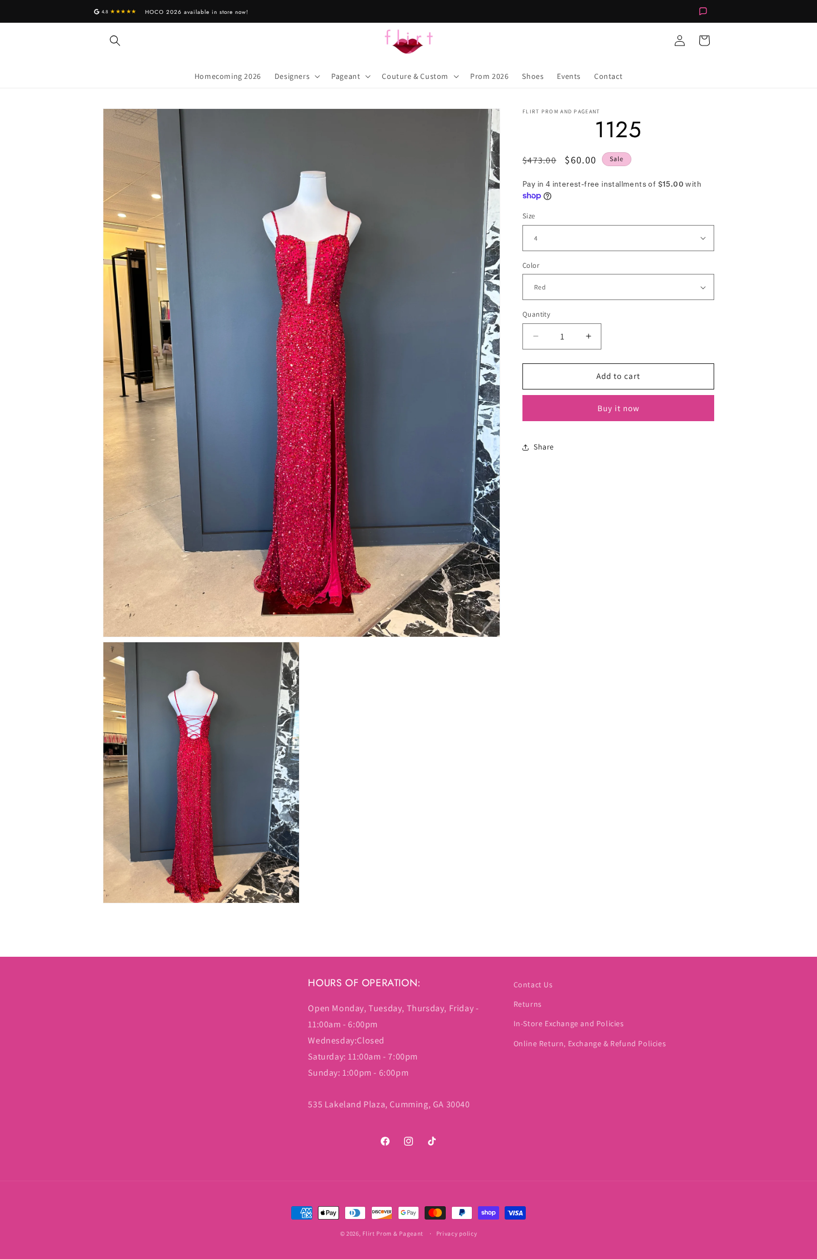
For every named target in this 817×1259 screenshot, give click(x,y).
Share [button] (544, 447)
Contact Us (533, 985)
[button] (115, 40)
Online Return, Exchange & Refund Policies (590, 1043)
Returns (528, 1004)
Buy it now (618, 408)
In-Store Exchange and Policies (569, 1023)
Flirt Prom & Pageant (393, 1233)
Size (528, 216)
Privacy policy (456, 1233)
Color (530, 265)
